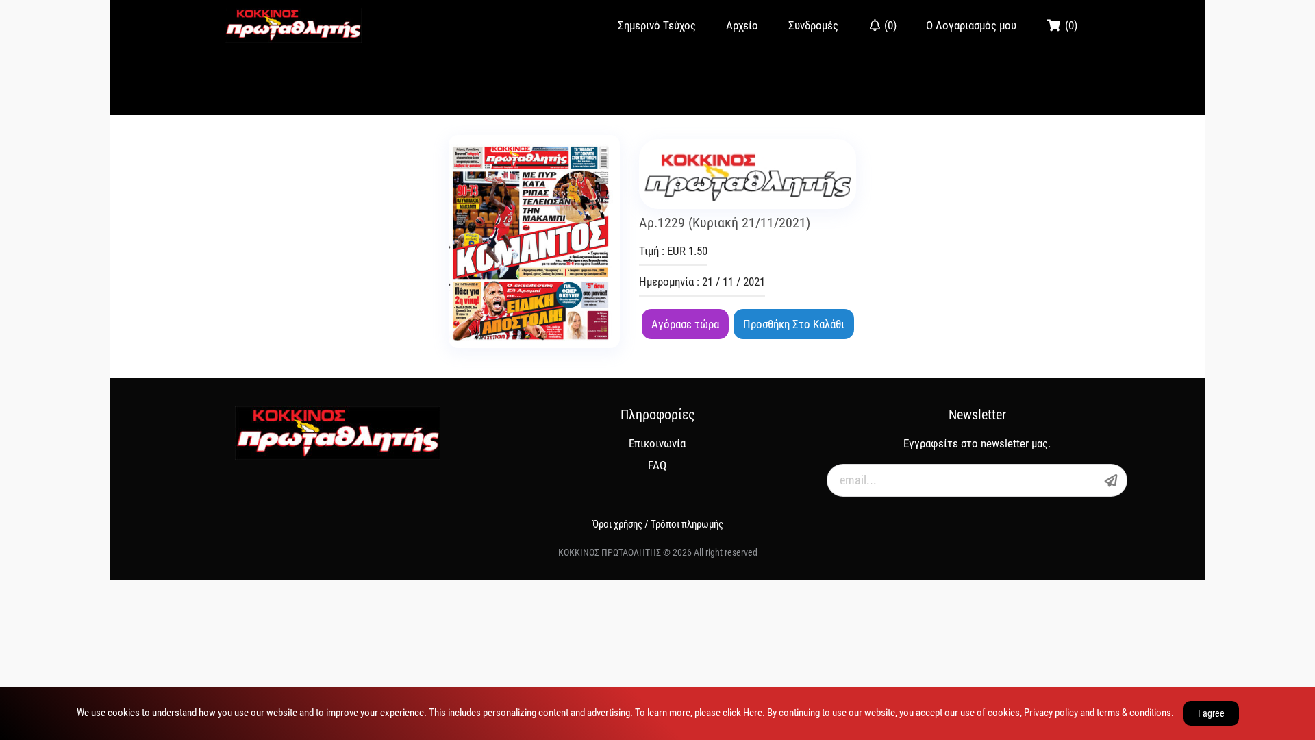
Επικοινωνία (657, 443)
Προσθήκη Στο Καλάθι (793, 324)
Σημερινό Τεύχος (657, 25)
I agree (1211, 713)
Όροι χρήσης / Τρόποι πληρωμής (657, 524)
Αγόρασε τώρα (685, 324)
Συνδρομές (813, 25)
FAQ (657, 465)
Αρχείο (742, 25)
